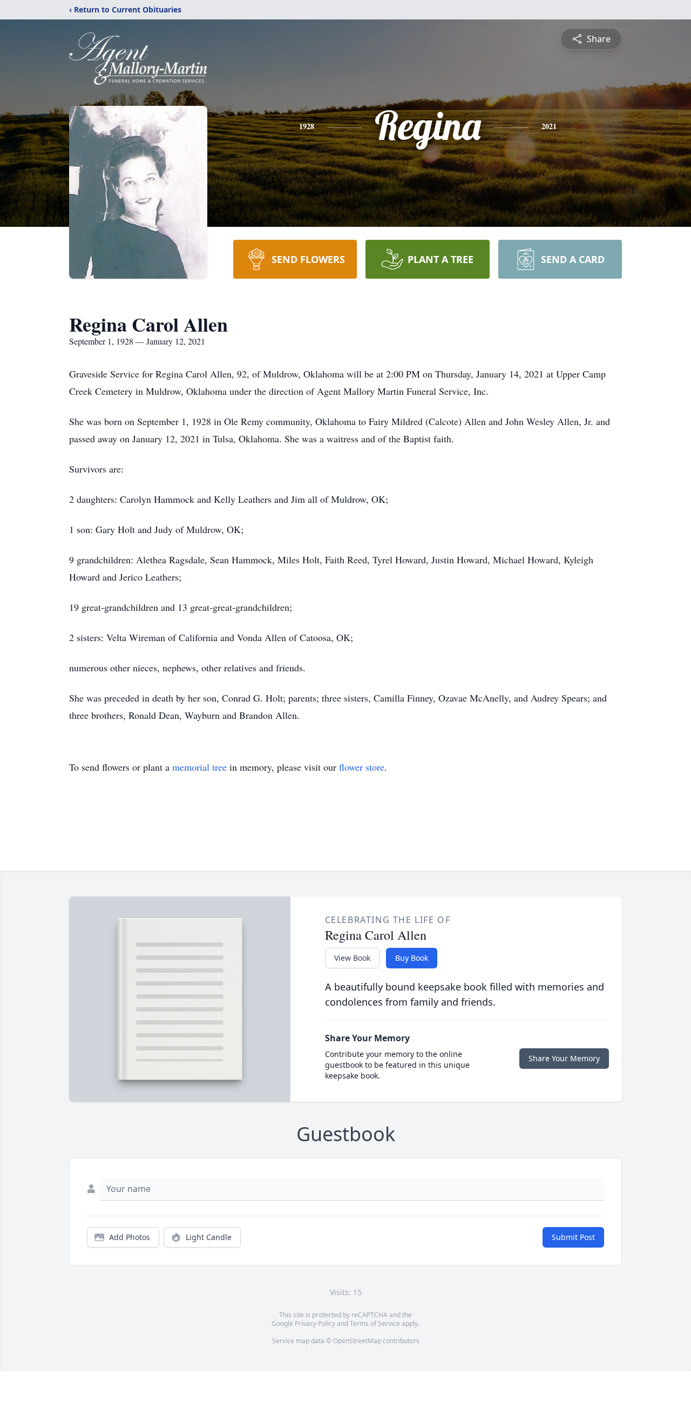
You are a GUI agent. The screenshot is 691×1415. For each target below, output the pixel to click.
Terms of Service (375, 1323)
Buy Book (411, 958)
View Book (352, 958)
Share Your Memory (564, 1058)
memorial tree (199, 766)
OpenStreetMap (357, 1340)
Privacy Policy (315, 1323)
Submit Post (573, 1237)
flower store (361, 766)
